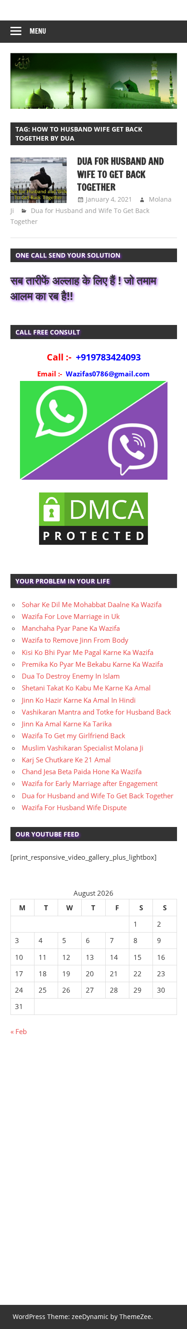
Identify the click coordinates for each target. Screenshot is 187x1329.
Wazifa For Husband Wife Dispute (74, 807)
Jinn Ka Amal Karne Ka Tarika (67, 723)
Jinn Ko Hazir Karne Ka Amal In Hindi (79, 700)
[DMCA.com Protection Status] (93, 544)
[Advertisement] (93, 1175)
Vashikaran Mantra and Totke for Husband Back (96, 711)
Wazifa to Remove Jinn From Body (75, 639)
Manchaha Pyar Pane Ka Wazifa (71, 628)
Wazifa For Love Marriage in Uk (71, 616)
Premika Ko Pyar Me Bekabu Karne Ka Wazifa (92, 664)
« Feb (18, 1031)
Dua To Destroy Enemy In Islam (71, 675)
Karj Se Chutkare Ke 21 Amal (66, 759)
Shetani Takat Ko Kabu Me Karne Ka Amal (86, 687)
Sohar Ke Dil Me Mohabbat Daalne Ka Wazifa (92, 604)
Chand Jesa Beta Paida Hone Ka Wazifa (82, 771)
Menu (38, 31)
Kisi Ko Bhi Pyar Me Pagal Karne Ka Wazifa (87, 652)
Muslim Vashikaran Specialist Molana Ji (82, 747)
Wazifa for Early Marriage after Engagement (89, 783)
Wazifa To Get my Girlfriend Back (73, 735)
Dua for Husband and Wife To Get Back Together (120, 174)
